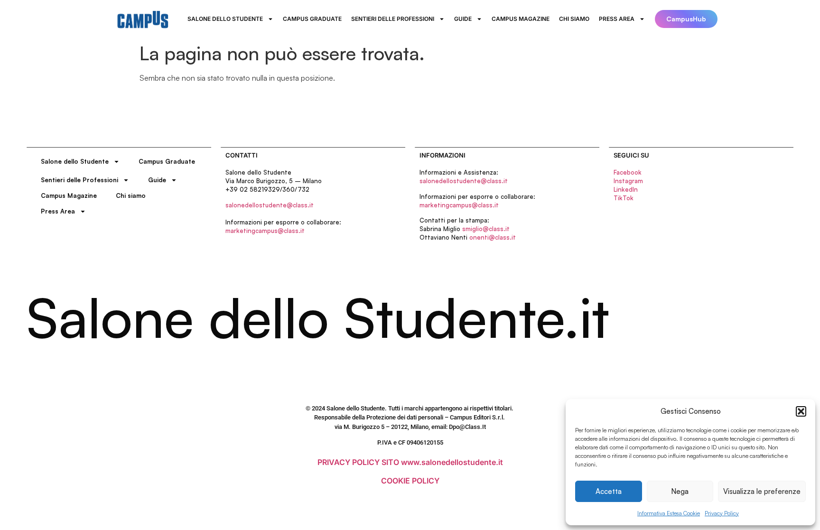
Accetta (609, 491)
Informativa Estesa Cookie (668, 513)
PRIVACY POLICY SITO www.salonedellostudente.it (410, 462)
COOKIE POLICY (410, 480)
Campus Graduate (312, 18)
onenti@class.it (492, 237)
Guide (463, 18)
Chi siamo (574, 18)
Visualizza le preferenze (762, 491)
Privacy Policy (722, 513)
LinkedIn (626, 189)
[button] (801, 411)
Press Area (616, 18)
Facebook (628, 172)
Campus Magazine (521, 18)
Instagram (628, 181)
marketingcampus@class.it (265, 230)
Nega (680, 491)
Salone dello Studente (225, 18)
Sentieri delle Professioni (392, 18)
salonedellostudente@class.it (269, 205)
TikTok (624, 198)
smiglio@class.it (486, 228)
